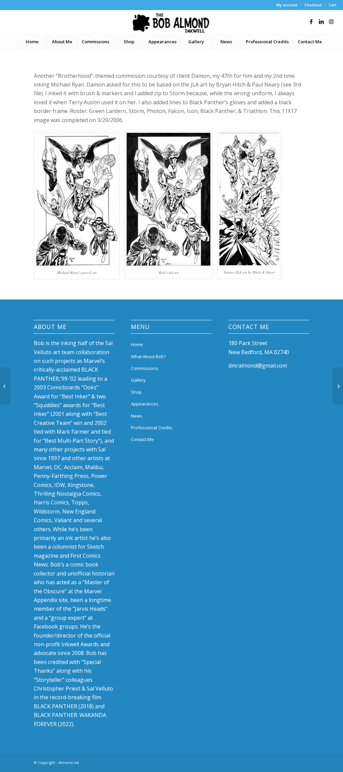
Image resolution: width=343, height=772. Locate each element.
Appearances (144, 404)
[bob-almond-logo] (171, 23)
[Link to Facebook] (311, 21)
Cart (332, 4)
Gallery (138, 380)
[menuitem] (287, 5)
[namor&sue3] (338, 386)
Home (137, 344)
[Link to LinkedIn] (321, 21)
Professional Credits (152, 428)
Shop (136, 392)
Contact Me (142, 439)
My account (286, 4)
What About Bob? (148, 356)
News (136, 416)
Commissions (144, 368)
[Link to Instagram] (331, 21)
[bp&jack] (5, 386)
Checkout (313, 4)
